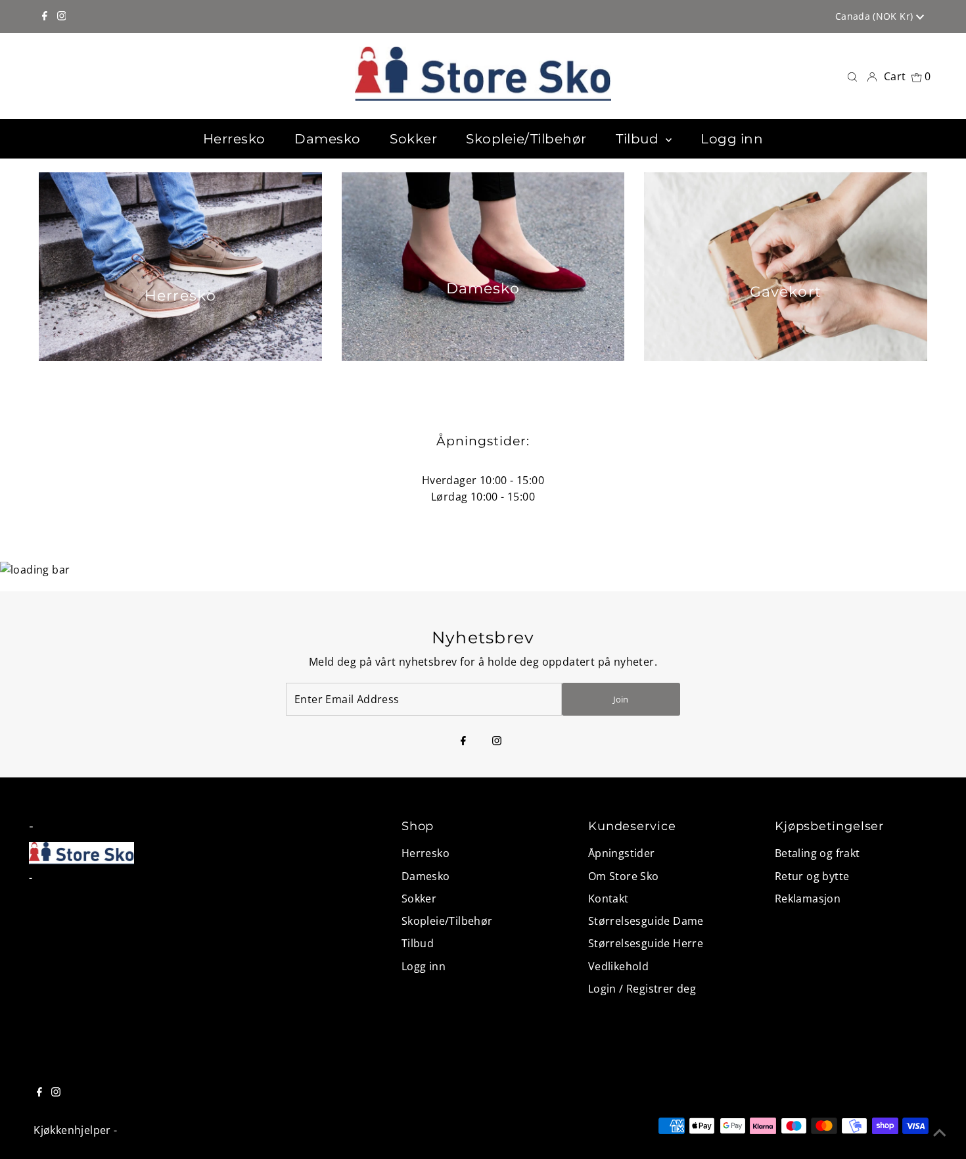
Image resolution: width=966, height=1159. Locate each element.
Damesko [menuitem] (327, 139)
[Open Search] (852, 76)
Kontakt (608, 898)
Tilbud (418, 943)
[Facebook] (45, 16)
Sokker (419, 898)
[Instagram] (62, 16)
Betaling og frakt (817, 853)
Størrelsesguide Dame (646, 921)
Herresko (425, 853)
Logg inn (424, 966)
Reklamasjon (807, 898)
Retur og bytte (812, 876)
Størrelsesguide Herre (645, 943)
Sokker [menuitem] (413, 139)
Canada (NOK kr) (875, 16)
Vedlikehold (618, 966)
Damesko (426, 876)
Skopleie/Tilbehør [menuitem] (526, 139)
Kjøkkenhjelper (72, 1130)
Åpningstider (621, 853)
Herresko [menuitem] (234, 139)
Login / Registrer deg (642, 988)
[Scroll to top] (940, 1133)
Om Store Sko (623, 876)
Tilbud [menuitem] (639, 139)
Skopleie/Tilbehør (447, 921)
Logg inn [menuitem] (732, 139)
